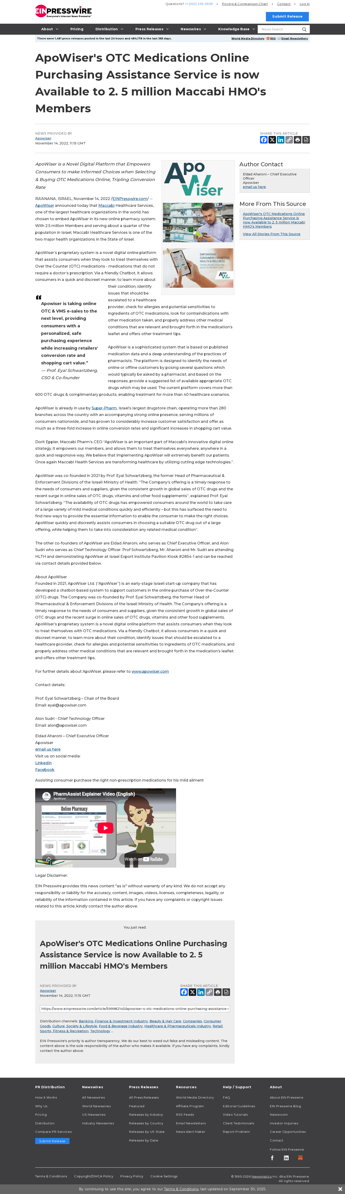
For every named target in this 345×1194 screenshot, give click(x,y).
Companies (192, 1021)
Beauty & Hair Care (165, 1021)
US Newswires (94, 1114)
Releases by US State (147, 1132)
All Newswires (93, 1097)
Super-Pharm (104, 408)
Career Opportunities (288, 1132)
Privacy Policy (131, 1176)
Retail (217, 1026)
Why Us (41, 1106)
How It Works (46, 1097)
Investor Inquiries (284, 1123)
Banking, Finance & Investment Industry (113, 1021)
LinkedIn (43, 763)
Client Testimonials (238, 1123)
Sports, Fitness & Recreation (64, 1031)
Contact (284, 4)
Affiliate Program (190, 1106)
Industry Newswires (98, 1123)
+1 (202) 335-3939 (199, 4)
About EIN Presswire (286, 1097)
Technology (100, 1031)
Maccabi (106, 205)
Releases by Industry (146, 1114)
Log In (305, 4)
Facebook (44, 769)
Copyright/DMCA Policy (93, 1176)
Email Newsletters (294, 38)
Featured (137, 1106)
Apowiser (43, 138)
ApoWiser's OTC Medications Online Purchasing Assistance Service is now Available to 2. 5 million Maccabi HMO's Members (274, 220)
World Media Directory (247, 38)
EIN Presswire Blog (285, 1106)
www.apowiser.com (150, 671)
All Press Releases (144, 1097)
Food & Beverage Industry (121, 1026)
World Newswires (96, 1106)
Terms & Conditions (51, 1176)
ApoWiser (44, 205)
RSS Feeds (185, 1114)
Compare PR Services (53, 1132)
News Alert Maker (190, 1132)
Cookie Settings (163, 1176)
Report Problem (236, 1132)
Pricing (245, 4)
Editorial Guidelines (239, 1106)
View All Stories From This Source (271, 234)
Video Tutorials (235, 1114)
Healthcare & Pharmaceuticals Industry (177, 1026)
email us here (48, 749)
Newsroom (279, 1114)
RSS (273, 38)
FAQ (226, 1097)
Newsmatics (262, 1176)
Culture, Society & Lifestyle (74, 1026)
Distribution (45, 1123)
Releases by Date (143, 1140)
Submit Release (287, 16)
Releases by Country (146, 1123)
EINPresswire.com (129, 198)
